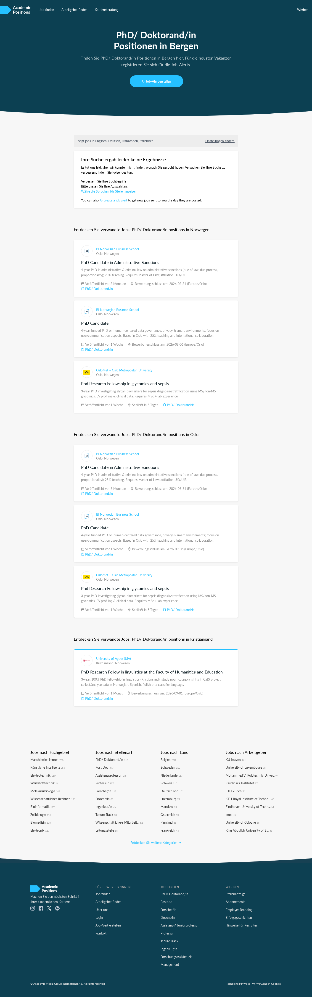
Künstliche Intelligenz (47, 767)
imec (231, 814)
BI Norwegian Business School (117, 249)
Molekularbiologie (45, 791)
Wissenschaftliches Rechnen (52, 798)
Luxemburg (170, 798)
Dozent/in (104, 798)
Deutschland (172, 791)
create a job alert (115, 200)
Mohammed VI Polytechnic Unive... (252, 775)
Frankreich (170, 830)
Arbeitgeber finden (74, 9)
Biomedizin (40, 822)
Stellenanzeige (235, 894)
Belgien (168, 759)
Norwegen (111, 253)
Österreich (170, 814)
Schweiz (169, 783)
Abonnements (235, 901)
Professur (104, 783)
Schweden (170, 767)
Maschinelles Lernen (46, 759)
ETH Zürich (235, 791)
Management (170, 964)
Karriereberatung (106, 9)
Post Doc (104, 767)
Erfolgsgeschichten (239, 917)
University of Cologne (242, 822)
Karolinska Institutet (242, 783)
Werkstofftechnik (45, 783)
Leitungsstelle (106, 830)
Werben (302, 9)
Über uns (101, 909)
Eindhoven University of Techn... (250, 806)
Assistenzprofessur (111, 775)
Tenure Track (106, 814)
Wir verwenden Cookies (266, 983)
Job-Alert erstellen (158, 81)
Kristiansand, (105, 663)
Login (99, 917)
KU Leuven (236, 759)
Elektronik (39, 830)
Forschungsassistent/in (177, 956)
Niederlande (171, 775)
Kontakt (100, 933)
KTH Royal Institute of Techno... (250, 798)
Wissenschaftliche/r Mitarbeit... (119, 822)
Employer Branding (239, 909)
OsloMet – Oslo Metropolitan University (124, 370)
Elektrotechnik (43, 775)
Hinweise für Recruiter (241, 925)
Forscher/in (105, 791)
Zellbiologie (40, 814)
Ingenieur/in (105, 806)
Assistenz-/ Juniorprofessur (180, 925)
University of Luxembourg (246, 767)
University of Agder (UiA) (113, 658)
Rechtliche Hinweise (238, 983)
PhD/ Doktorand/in (98, 288)
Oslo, (100, 253)
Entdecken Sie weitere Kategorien (154, 842)
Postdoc (166, 901)
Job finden (46, 9)
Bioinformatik (42, 806)
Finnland (168, 822)
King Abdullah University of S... (249, 830)
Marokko (169, 806)
